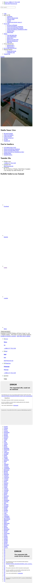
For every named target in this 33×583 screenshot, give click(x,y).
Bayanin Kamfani (8, 133)
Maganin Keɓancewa (12, 41)
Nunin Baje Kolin (11, 51)
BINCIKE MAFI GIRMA (23, 336)
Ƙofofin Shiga (10, 31)
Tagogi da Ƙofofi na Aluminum (15, 26)
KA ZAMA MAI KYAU (10, 48)
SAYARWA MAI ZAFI (10, 147)
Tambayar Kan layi (9, 138)
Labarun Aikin (10, 19)
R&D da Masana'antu (12, 18)
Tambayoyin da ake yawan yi (14, 22)
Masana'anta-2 (10, 46)
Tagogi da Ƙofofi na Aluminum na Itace (17, 29)
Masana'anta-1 (10, 45)
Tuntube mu (7, 140)
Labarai (9, 20)
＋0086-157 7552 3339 (14, 2)
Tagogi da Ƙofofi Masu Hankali (15, 28)
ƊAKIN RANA (8, 154)
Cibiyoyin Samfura (8, 135)
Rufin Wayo (10, 38)
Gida (5, 13)
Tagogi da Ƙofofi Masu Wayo (11, 150)
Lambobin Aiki (11, 52)
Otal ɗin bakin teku (12, 35)
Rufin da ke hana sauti (12, 39)
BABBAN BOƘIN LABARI (8, 336)
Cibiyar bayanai (8, 136)
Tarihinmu (9, 16)
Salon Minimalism (11, 36)
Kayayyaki (6, 23)
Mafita (5, 33)
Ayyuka (6, 139)
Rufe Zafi (9, 42)
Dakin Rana (10, 32)
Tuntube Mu (7, 54)
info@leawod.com (12, 3)
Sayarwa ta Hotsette (12, 25)
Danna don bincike (5, 331)
